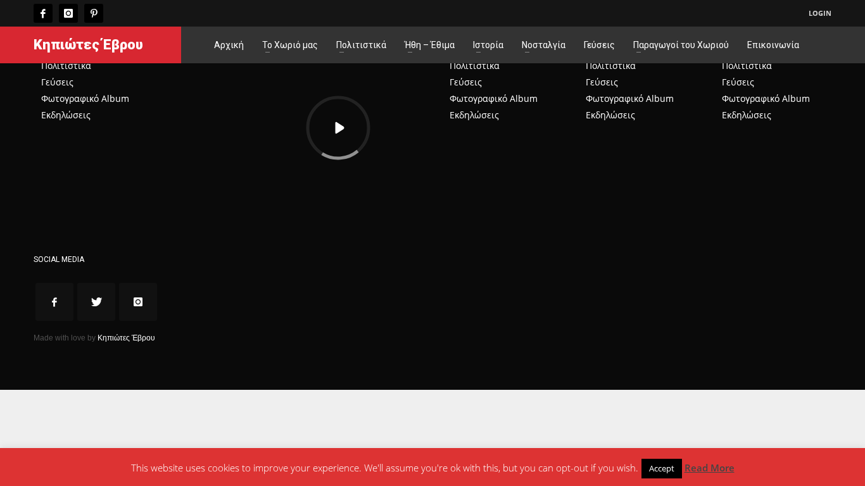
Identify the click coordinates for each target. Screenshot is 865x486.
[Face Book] (43, 13)
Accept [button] (661, 468)
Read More (710, 467)
